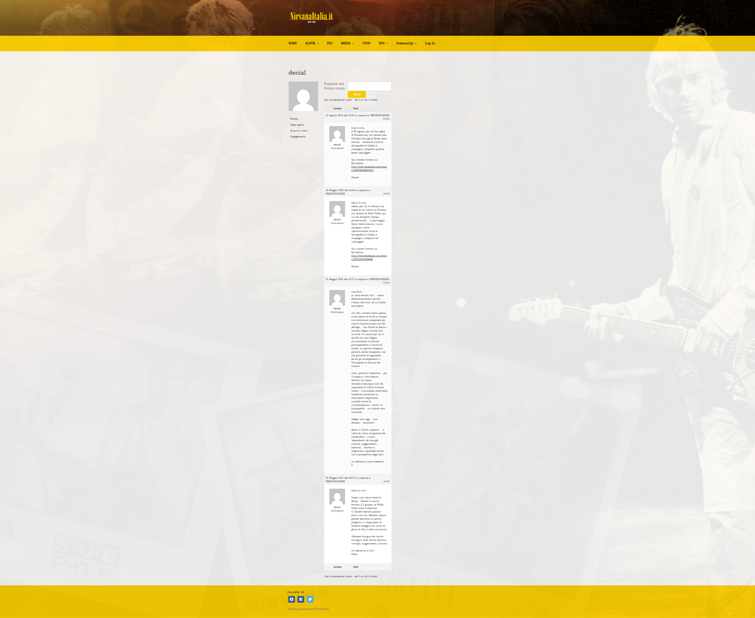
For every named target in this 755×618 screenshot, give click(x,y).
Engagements (298, 136)
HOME (293, 43)
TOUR (366, 43)
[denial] (303, 114)
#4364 (386, 118)
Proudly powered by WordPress (308, 609)
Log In (430, 43)
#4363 (386, 193)
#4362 (386, 282)
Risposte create (299, 130)
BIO (329, 43)
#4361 (386, 481)
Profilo (294, 118)
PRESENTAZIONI (379, 115)
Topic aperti (297, 124)
